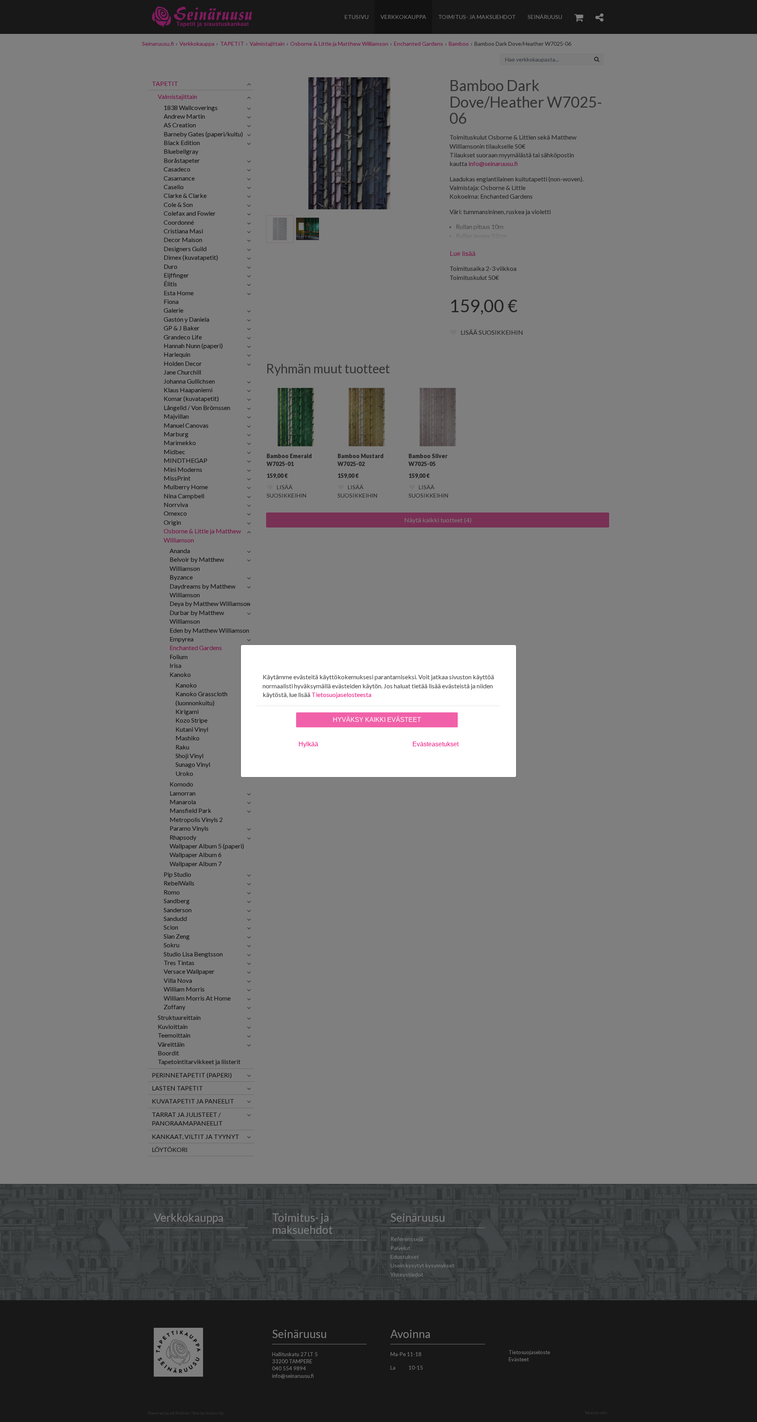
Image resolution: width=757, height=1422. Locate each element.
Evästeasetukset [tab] (435, 744)
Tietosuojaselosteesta (341, 694)
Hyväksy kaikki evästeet (377, 719)
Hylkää (308, 744)
